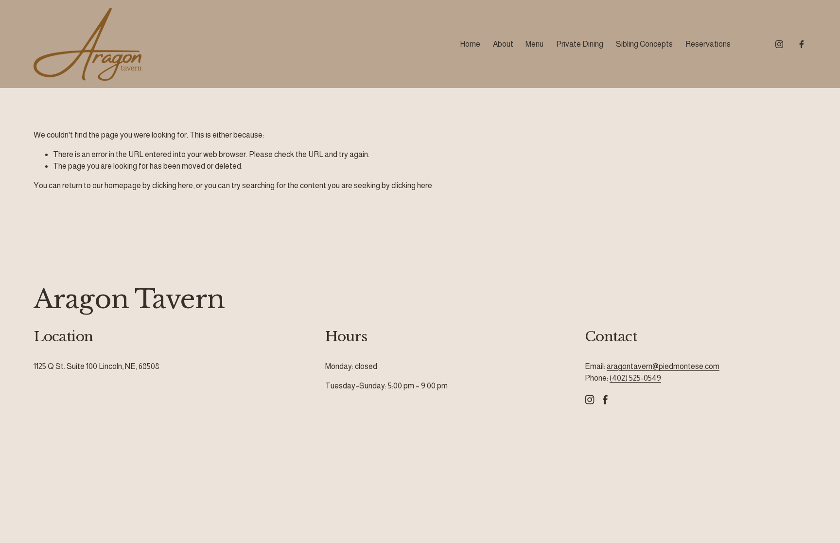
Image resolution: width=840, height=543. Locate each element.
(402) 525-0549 (635, 378)
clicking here (172, 185)
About (503, 44)
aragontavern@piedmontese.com (663, 366)
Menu (534, 44)
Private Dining (579, 44)
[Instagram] (779, 44)
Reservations (708, 44)
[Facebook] (801, 44)
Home (470, 44)
